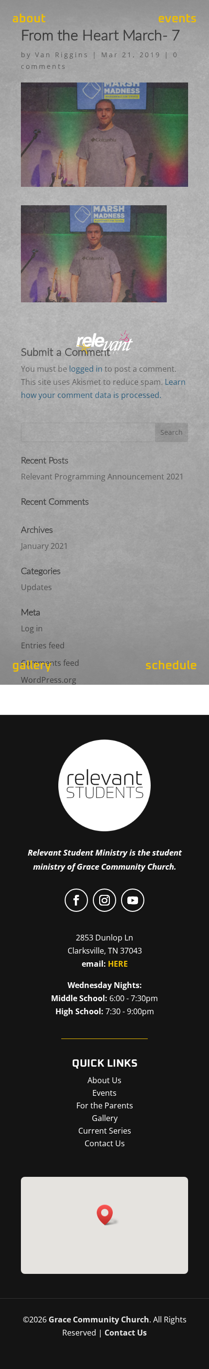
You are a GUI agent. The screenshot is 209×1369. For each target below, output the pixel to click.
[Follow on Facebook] (76, 900)
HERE (118, 963)
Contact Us (125, 1332)
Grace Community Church (99, 1319)
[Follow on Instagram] (104, 900)
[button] (108, 1215)
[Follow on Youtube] (132, 900)
